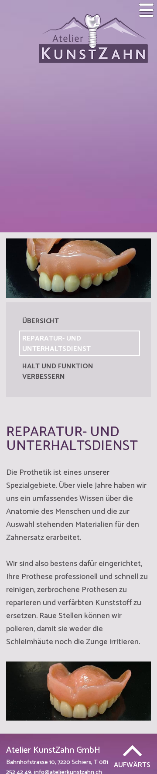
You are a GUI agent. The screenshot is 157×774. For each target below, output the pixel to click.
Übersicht (40, 321)
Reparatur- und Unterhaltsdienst (56, 344)
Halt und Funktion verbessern (57, 372)
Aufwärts (132, 764)
